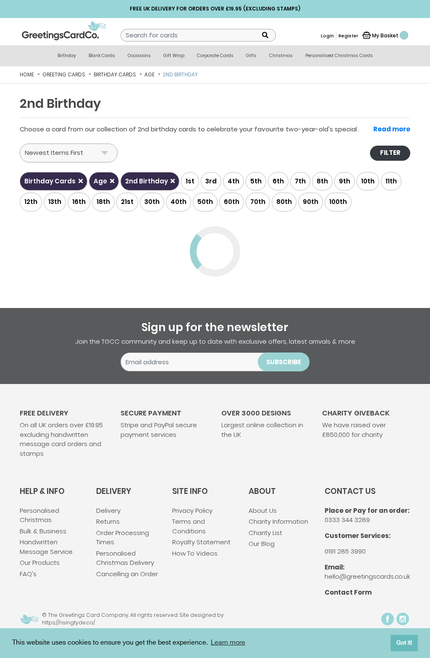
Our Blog (262, 543)
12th (30, 201)
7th (300, 181)
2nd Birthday (147, 181)
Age (101, 181)
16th (79, 201)
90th (310, 201)
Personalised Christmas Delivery (125, 558)
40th (178, 201)
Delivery (108, 510)
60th (231, 201)
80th (284, 201)
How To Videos (195, 553)
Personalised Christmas (39, 515)
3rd (211, 181)
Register (348, 36)
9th (344, 181)
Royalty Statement (201, 542)
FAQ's (28, 573)
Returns (108, 521)
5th (256, 181)
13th (54, 201)
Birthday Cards (50, 181)
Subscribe (283, 362)
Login (327, 36)
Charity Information (278, 521)
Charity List (265, 532)
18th (103, 201)
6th (278, 181)
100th (338, 201)
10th (368, 181)
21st (127, 201)
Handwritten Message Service (46, 547)
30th (152, 201)
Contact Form (348, 592)
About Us (263, 510)
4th (233, 181)
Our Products (40, 562)
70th (257, 201)
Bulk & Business (43, 531)
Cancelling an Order (127, 573)
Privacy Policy (192, 510)
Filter (390, 152)
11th (391, 181)
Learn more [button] (228, 643)
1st (190, 181)
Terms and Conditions (189, 526)
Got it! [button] (404, 642)
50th (205, 201)
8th (322, 181)
